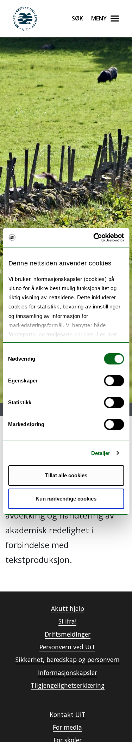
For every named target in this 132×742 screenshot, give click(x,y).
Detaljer (101, 453)
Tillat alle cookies (66, 475)
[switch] (114, 380)
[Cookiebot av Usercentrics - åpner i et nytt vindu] (94, 237)
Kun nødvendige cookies (66, 499)
